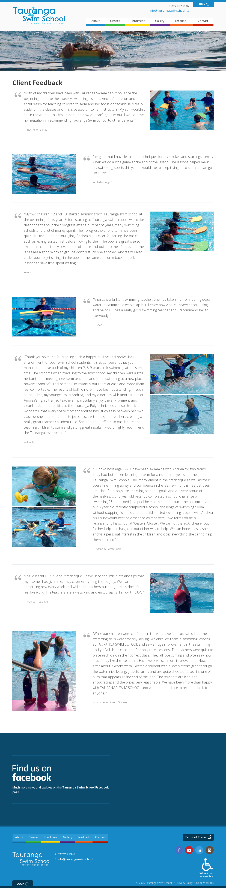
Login (202, 4)
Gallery (159, 21)
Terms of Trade (195, 837)
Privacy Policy (184, 882)
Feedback (181, 21)
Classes (115, 21)
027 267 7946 (180, 6)
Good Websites (205, 882)
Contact (203, 21)
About (95, 21)
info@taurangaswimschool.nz (169, 11)
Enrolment (138, 21)
